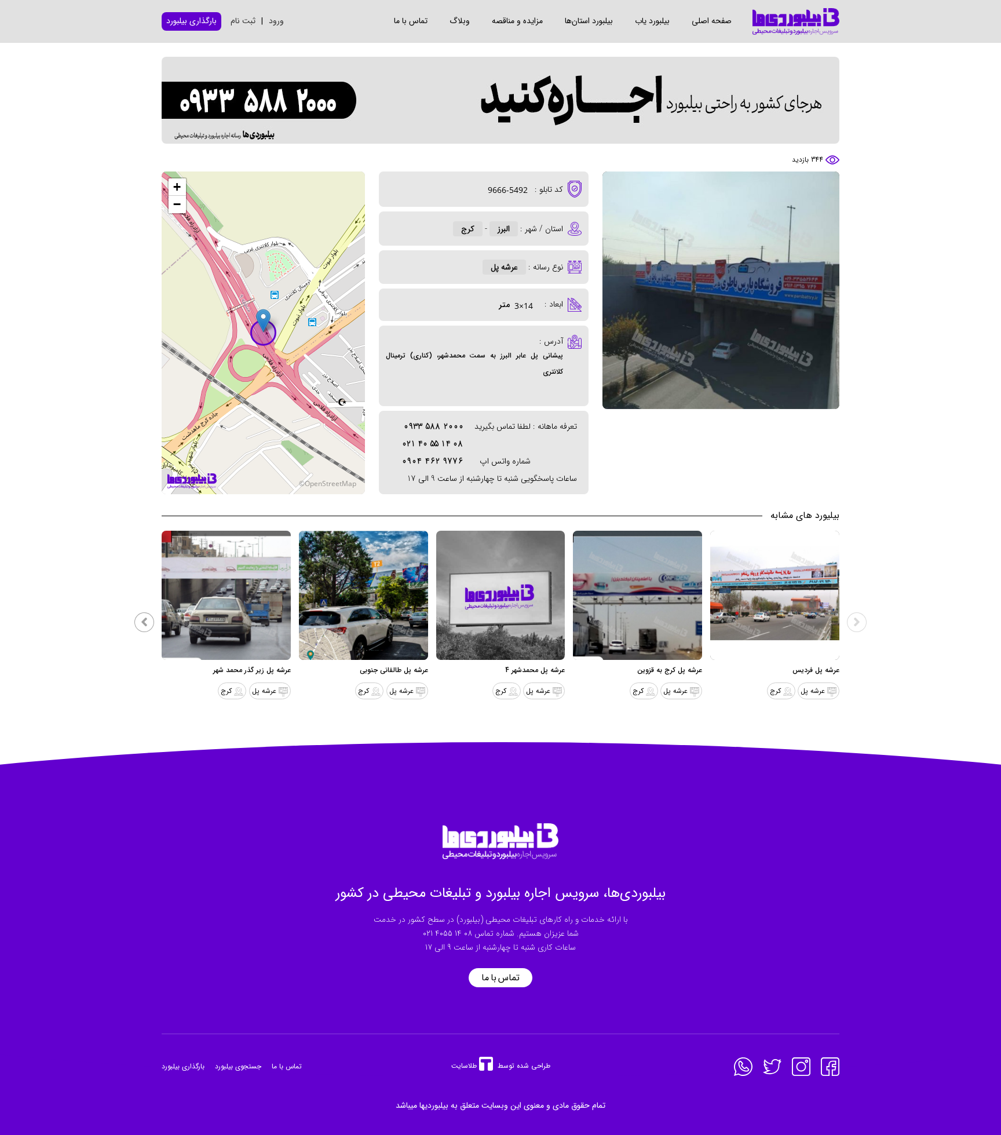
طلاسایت (464, 1065)
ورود (276, 20)
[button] (263, 321)
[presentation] (856, 622)
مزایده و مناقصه (517, 20)
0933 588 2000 (434, 426)
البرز (504, 228)
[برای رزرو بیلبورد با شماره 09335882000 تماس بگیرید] (500, 100)
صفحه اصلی (712, 20)
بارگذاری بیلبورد (183, 1066)
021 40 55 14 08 (432, 443)
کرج (467, 228)
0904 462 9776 (432, 461)
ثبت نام (243, 20)
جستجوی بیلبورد (238, 1066)
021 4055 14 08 (447, 933)
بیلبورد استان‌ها (589, 20)
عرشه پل (504, 267)
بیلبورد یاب (652, 20)
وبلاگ (460, 20)
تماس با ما (411, 20)
